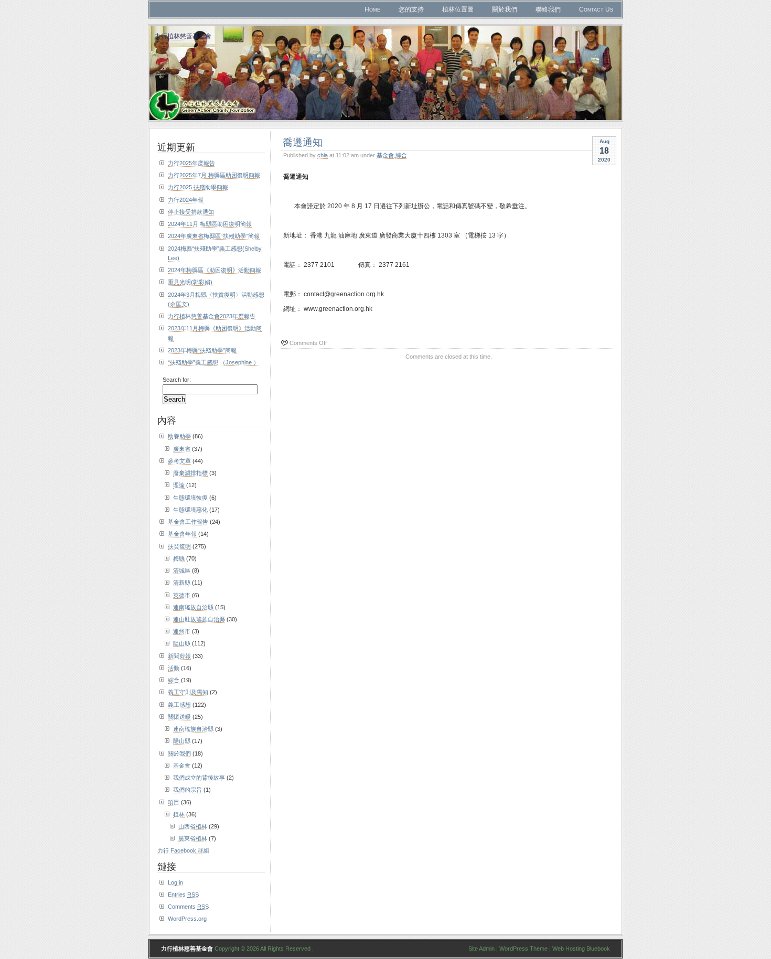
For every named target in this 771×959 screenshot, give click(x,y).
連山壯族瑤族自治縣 (199, 619)
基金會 (385, 155)
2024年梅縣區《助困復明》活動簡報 (214, 270)
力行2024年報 (186, 200)
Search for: (177, 379)
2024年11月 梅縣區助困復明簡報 (210, 224)
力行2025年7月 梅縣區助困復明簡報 (214, 175)
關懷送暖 (179, 717)
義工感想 (179, 705)
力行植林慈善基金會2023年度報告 (211, 316)
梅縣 (179, 558)
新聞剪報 (179, 656)
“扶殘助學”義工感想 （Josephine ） (213, 362)
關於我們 (504, 9)
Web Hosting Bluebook (581, 948)
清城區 (181, 570)
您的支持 (411, 9)
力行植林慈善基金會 (183, 35)
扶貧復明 (179, 546)
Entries (183, 894)
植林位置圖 (458, 9)
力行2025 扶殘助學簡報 (198, 187)
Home (372, 9)
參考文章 (179, 461)
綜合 (401, 155)
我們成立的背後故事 (199, 777)
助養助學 (179, 436)
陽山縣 (181, 643)
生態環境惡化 (190, 510)
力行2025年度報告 (191, 163)
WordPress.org (187, 918)
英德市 (181, 595)
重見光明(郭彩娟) (190, 282)
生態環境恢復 (190, 497)
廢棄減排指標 (190, 473)
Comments (188, 906)
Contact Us (596, 9)
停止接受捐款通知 (191, 212)
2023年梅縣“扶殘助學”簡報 (202, 350)
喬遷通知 (303, 141)
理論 (179, 485)
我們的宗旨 (187, 789)
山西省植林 (192, 826)
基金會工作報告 (188, 522)
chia (322, 155)
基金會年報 (182, 534)
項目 (173, 802)
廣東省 (181, 449)
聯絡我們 (548, 9)
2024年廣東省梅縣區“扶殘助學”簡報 (214, 236)
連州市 (181, 631)
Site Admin (481, 948)
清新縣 (181, 582)
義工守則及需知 (188, 692)
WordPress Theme (523, 948)
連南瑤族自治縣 (193, 607)
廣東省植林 (192, 838)
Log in (175, 882)
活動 (173, 668)
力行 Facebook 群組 (183, 850)
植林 (179, 814)
